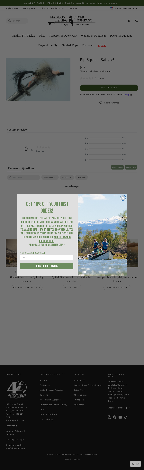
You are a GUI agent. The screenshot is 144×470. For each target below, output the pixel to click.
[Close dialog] (123, 198)
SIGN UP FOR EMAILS (47, 266)
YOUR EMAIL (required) (32, 253)
